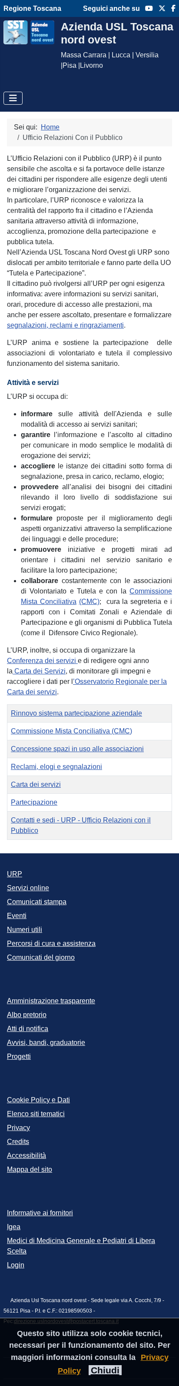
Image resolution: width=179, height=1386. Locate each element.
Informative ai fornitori (40, 1213)
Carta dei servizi (36, 784)
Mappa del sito (29, 1169)
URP (14, 874)
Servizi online (28, 888)
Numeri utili (24, 929)
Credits (18, 1141)
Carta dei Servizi (39, 671)
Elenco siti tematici (36, 1113)
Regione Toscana (32, 8)
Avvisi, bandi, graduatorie (46, 1042)
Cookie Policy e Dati (38, 1100)
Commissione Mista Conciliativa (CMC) (71, 731)
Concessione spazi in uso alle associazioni (77, 749)
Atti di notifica (27, 1028)
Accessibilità (26, 1155)
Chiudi (105, 1370)
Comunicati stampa (36, 901)
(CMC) (89, 601)
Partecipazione (34, 802)
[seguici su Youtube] (146, 8)
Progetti (19, 1056)
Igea (13, 1226)
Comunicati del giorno (41, 957)
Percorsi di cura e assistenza (51, 943)
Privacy (18, 1127)
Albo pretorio (26, 1014)
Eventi (17, 915)
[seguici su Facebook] (171, 8)
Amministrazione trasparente (51, 1001)
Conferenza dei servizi (42, 660)
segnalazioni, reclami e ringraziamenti (65, 325)
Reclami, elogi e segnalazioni (56, 766)
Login (15, 1265)
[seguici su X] (159, 8)
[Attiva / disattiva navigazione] (13, 98)
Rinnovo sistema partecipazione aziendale (76, 713)
